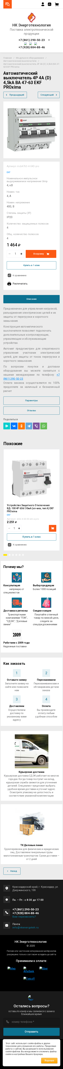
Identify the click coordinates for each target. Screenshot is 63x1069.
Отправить (31, 1031)
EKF (8, 172)
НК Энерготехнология (31, 25)
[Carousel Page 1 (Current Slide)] (5, 555)
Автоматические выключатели (19, 61)
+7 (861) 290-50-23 (31, 40)
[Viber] (36, 426)
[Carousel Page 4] (16, 555)
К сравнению (20, 275)
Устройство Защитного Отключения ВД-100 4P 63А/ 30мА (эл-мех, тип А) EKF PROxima (30, 508)
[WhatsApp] (43, 426)
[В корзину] (52, 528)
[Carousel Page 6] (23, 555)
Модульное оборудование (30, 58)
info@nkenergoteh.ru (25, 927)
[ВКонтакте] (14, 426)
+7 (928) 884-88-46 (31, 47)
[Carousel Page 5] (19, 555)
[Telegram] (29, 426)
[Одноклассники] (21, 426)
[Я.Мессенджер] (6, 426)
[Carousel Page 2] (9, 555)
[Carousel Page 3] (13, 555)
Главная (7, 58)
